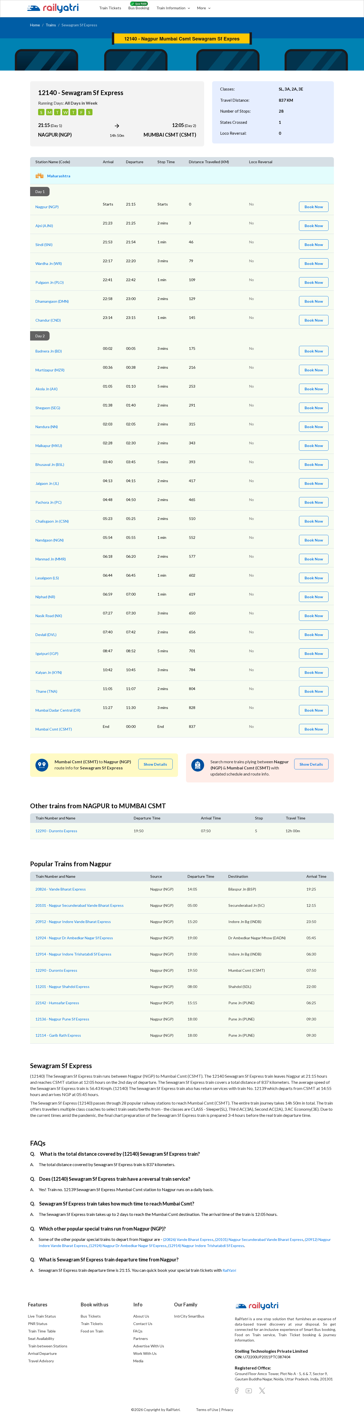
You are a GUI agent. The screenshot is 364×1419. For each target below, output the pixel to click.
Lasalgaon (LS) (47, 578)
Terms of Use (207, 1409)
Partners (140, 1338)
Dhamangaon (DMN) (52, 301)
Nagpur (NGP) (47, 206)
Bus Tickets (91, 1316)
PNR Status (37, 1323)
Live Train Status (42, 1316)
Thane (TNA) (46, 691)
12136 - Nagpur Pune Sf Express (62, 1019)
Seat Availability (41, 1338)
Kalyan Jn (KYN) (48, 672)
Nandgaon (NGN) (49, 540)
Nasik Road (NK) (48, 615)
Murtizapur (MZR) (49, 370)
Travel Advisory (41, 1361)
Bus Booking (138, 8)
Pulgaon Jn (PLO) (49, 282)
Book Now (314, 206)
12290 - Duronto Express (56, 831)
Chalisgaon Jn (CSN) (52, 521)
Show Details (155, 764)
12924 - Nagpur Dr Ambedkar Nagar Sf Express (74, 938)
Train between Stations (47, 1346)
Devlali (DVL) (45, 634)
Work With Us (145, 1353)
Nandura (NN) (46, 426)
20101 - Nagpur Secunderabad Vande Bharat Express (79, 905)
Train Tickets (110, 8)
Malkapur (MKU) (48, 445)
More (202, 8)
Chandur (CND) (48, 320)
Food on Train (92, 1331)
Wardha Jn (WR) (48, 263)
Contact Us (142, 1323)
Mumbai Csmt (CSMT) (53, 729)
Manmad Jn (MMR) (50, 559)
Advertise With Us (148, 1346)
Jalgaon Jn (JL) (47, 483)
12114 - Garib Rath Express (58, 1035)
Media (138, 1361)
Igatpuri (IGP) (46, 653)
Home (35, 25)
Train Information (171, 8)
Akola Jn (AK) (46, 389)
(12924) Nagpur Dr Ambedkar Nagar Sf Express (128, 1245)
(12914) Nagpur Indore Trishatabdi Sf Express (206, 1245)
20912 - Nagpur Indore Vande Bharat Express (73, 921)
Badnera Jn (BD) (48, 351)
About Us (141, 1316)
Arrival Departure (42, 1353)
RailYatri (229, 1270)
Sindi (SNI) (43, 244)
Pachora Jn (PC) (48, 502)
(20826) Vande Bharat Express (188, 1239)
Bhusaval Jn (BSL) (49, 464)
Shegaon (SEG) (47, 407)
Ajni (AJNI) (44, 225)
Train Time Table (42, 1331)
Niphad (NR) (45, 596)
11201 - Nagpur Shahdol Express (62, 986)
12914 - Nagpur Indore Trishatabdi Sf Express (73, 954)
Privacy (227, 1409)
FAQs (138, 1331)
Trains (51, 25)
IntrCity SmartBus (189, 1316)
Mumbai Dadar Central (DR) (57, 710)
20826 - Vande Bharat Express (60, 889)
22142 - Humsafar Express (57, 1002)
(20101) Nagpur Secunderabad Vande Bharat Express (259, 1239)
